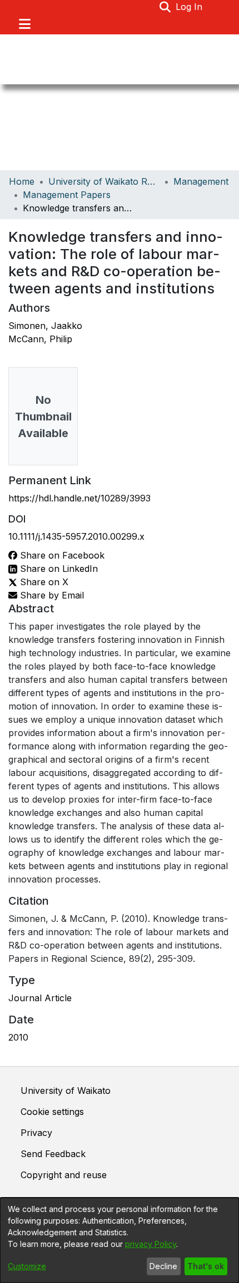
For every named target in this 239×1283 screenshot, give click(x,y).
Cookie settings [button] (52, 1111)
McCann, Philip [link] (40, 338)
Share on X (42, 581)
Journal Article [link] (40, 997)
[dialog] (119, 1240)
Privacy (36, 1132)
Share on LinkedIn (57, 568)
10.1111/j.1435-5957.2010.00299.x (76, 536)
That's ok (205, 1266)
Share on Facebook (60, 555)
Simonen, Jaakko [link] (45, 325)
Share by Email (50, 595)
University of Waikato (66, 1090)
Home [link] (21, 181)
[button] (165, 6)
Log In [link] (189, 6)
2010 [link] (18, 1037)
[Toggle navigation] (24, 23)
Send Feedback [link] (53, 1153)
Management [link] (200, 181)
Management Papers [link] (67, 194)
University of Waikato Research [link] (104, 181)
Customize (27, 1266)
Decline (163, 1266)
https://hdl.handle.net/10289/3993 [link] (79, 498)
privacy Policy (150, 1244)
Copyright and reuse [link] (64, 1174)
